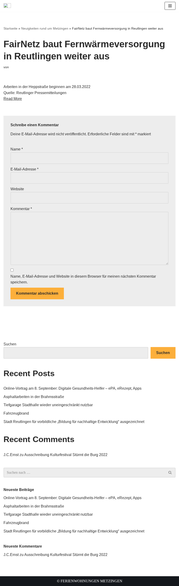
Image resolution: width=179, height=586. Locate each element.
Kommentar (21, 209)
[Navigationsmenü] (170, 6)
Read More (12, 99)
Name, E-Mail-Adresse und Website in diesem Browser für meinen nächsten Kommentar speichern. (83, 279)
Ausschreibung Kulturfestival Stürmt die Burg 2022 (65, 455)
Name (16, 149)
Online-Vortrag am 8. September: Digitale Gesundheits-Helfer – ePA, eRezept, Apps (72, 388)
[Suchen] (170, 472)
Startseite (10, 28)
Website (17, 189)
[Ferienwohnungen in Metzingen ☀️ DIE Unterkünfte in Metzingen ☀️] (8, 6)
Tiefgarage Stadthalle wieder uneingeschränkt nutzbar (48, 405)
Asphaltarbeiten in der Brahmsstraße (33, 397)
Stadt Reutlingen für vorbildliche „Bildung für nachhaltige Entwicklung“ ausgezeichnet (73, 422)
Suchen (9, 344)
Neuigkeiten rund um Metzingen (44, 28)
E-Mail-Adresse (24, 169)
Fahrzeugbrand (16, 413)
